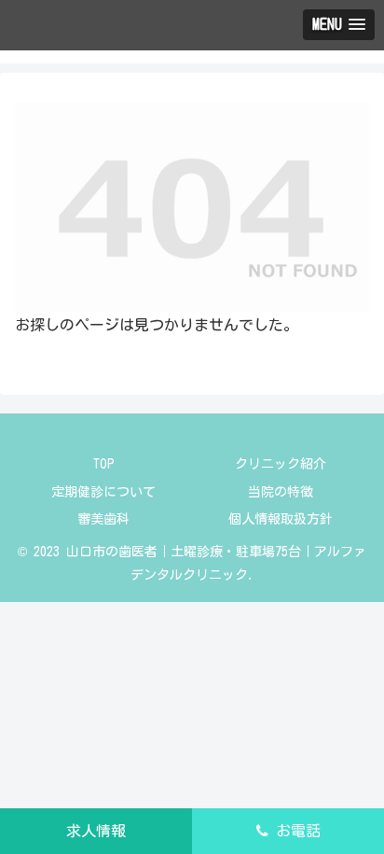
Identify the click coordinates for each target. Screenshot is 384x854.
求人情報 (96, 830)
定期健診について (103, 491)
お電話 (294, 830)
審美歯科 (103, 518)
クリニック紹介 (280, 463)
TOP (104, 463)
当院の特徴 (280, 491)
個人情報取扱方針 (280, 518)
